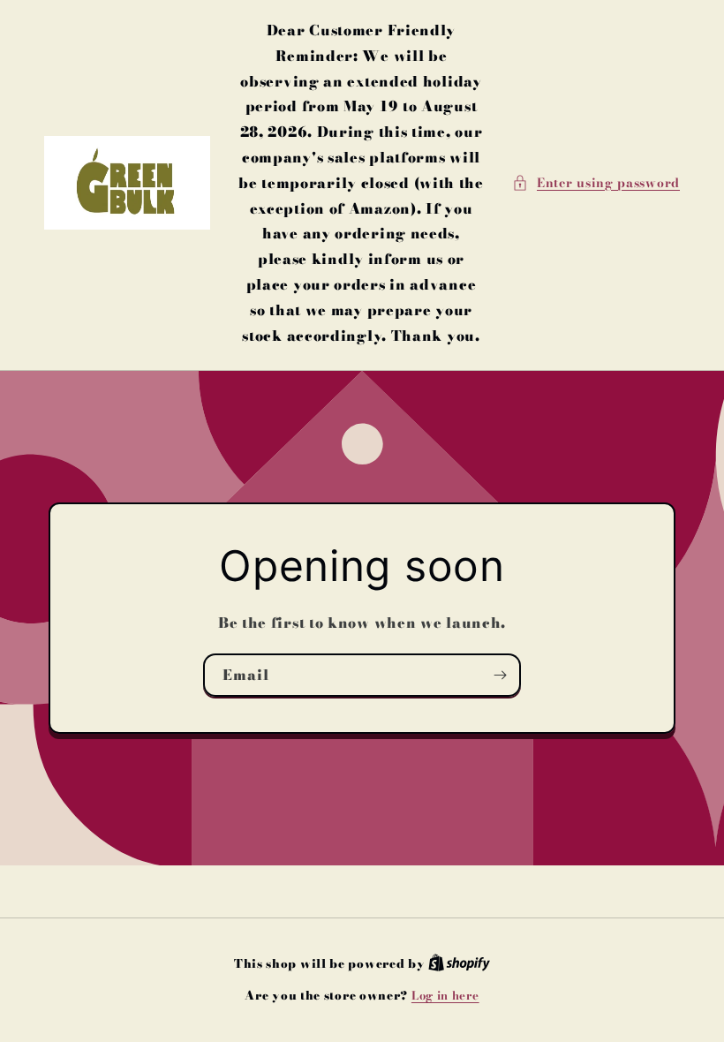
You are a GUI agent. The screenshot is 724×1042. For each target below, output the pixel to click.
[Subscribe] (499, 675)
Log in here (445, 995)
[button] (596, 183)
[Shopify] (459, 963)
